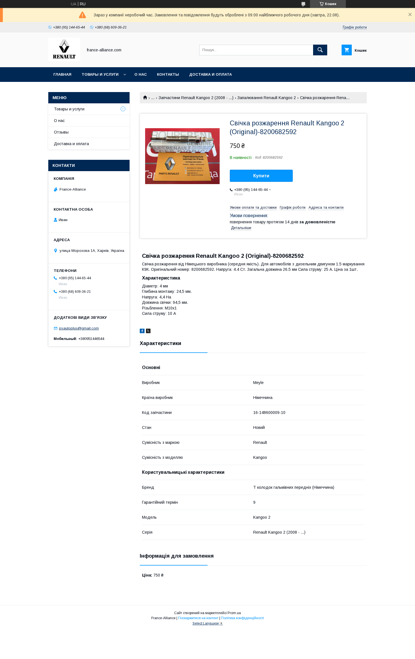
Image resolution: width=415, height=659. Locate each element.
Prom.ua (234, 613)
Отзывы (61, 132)
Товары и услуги (100, 74)
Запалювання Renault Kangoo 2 (266, 97)
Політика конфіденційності (242, 618)
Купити (261, 175)
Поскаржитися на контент (198, 618)
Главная (62, 74)
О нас (140, 74)
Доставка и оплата (210, 74)
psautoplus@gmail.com (79, 328)
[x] (148, 332)
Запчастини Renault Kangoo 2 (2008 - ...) (196, 97)
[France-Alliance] (64, 60)
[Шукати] (320, 50)
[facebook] (142, 332)
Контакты (168, 74)
